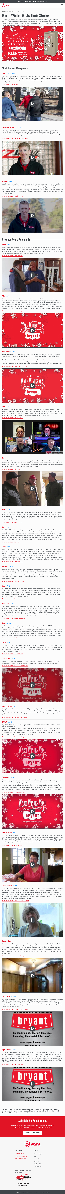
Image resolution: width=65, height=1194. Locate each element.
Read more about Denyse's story (12, 84)
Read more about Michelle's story (13, 737)
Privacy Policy (38, 1166)
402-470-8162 (19, 1154)
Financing (36, 1161)
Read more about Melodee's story (13, 196)
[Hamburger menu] (62, 5)
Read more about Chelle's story (12, 654)
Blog (35, 1156)
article (12, 608)
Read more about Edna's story (12, 311)
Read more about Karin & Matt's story (14, 366)
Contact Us (18, 1151)
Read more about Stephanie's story (13, 581)
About (35, 1151)
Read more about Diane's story (12, 599)
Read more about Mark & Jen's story (14, 618)
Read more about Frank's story (12, 522)
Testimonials (37, 1164)
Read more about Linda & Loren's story (15, 666)
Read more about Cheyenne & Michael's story (17, 138)
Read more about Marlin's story (12, 638)
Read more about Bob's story (11, 469)
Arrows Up (47, 1192)
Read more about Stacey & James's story (15, 717)
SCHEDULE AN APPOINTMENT (32, 1133)
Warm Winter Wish (14, 11)
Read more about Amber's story (12, 418)
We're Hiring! (38, 1154)
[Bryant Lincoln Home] (6, 5)
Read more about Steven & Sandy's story (15, 956)
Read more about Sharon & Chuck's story (15, 900)
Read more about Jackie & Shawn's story (15, 845)
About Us (4, 11)
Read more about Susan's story (12, 256)
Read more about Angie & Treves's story (15, 1064)
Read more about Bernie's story (12, 561)
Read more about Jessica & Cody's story (15, 1009)
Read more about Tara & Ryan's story (14, 792)
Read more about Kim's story (11, 542)
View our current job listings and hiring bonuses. (36, 1)
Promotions (37, 1159)
